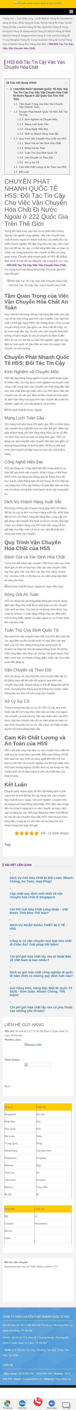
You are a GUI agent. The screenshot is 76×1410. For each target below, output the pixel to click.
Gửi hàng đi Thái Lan (44, 35)
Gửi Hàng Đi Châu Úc (55, 22)
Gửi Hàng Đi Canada (57, 18)
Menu (38, 11)
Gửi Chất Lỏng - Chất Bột (31, 18)
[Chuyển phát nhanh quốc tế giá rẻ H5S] (38, 3)
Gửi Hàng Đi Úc (52, 39)
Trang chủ (8, 18)
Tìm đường (7, 1408)
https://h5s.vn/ (63, 1378)
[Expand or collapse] (65, 83)
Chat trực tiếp (66, 1404)
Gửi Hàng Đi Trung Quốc (30, 39)
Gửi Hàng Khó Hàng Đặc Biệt (29, 44)
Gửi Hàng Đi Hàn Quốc (35, 27)
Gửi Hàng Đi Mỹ (42, 31)
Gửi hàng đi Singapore (19, 35)
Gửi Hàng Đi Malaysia (20, 31)
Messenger (52, 1408)
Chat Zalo (22, 1408)
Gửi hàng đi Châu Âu (31, 22)
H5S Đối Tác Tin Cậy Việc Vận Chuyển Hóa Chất (36, 265)
